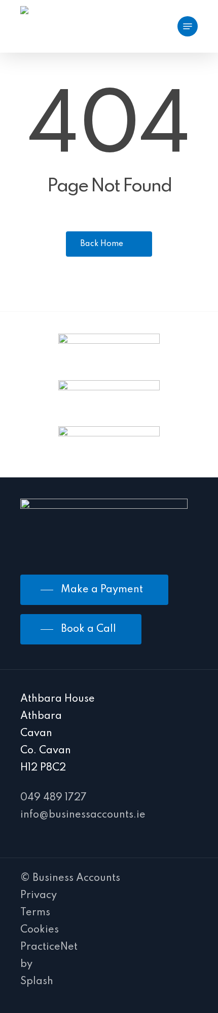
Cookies (39, 930)
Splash (36, 982)
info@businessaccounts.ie (83, 815)
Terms (35, 913)
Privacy (38, 895)
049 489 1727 (53, 798)
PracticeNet (49, 947)
